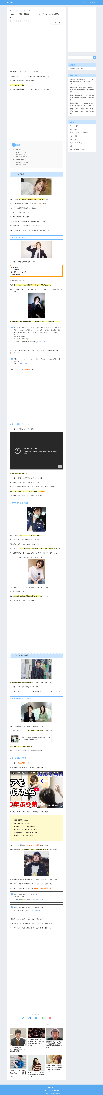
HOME (52, 1087)
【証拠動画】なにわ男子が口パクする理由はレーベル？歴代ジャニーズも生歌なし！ (82, 104)
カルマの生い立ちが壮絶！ (21, 156)
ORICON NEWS (23, 363)
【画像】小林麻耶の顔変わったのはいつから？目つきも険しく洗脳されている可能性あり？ (82, 98)
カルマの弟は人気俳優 (20, 164)
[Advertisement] (36, 48)
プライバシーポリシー (53, 1090)
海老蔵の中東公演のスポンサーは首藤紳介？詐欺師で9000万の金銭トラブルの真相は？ (82, 90)
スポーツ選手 (73, 129)
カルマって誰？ (17, 149)
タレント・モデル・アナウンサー (79, 132)
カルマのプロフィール (20, 152)
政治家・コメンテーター (77, 143)
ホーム (85, 2)
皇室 (71, 146)
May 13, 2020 (36, 910)
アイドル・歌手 (74, 126)
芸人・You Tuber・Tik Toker (54, 1024)
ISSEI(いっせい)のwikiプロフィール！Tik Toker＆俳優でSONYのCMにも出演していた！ (82, 82)
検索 (94, 57)
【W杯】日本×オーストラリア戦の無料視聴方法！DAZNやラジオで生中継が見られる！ (82, 111)
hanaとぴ (11, 2)
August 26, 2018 (41, 341)
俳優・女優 (73, 139)
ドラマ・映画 (73, 136)
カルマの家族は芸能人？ (20, 159)
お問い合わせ (91, 2)
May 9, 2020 (39, 899)
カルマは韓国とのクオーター (22, 154)
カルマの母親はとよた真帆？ (22, 162)
